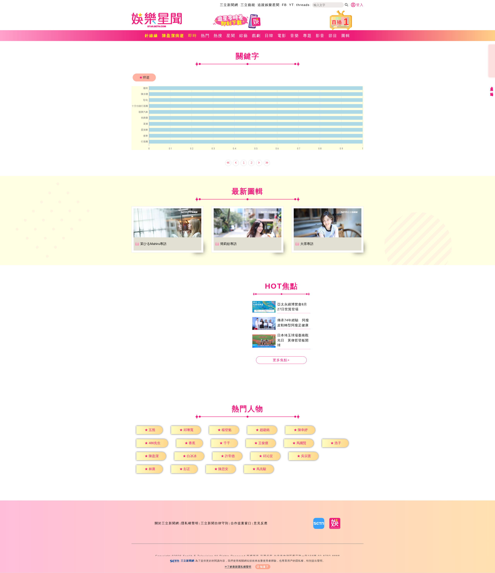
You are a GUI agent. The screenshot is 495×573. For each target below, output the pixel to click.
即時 (192, 35)
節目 (333, 35)
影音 (320, 35)
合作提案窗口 (241, 523)
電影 (281, 35)
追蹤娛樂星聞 (269, 5)
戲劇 (256, 35)
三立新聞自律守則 (215, 523)
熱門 (205, 35)
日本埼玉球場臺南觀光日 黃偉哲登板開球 (293, 340)
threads (303, 5)
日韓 (269, 35)
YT (291, 5)
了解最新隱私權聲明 (239, 566)
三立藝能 (248, 5)
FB (284, 5)
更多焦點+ (281, 360)
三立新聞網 (229, 5)
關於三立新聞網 (167, 523)
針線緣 (151, 35)
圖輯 (345, 35)
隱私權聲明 (190, 523)
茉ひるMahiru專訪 (153, 244)
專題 (307, 35)
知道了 (264, 566)
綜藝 (243, 35)
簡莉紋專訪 (228, 244)
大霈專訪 (306, 244)
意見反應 (261, 523)
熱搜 (218, 35)
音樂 (294, 35)
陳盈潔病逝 (173, 35)
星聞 (230, 35)
